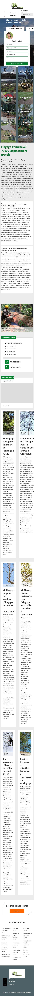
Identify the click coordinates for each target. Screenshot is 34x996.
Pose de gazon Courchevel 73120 (16, 945)
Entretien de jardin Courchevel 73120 (16, 937)
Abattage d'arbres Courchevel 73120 (26, 953)
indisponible (13, 13)
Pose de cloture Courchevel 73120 (16, 952)
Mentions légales (26, 992)
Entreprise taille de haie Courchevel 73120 (27, 944)
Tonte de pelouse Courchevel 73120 (6, 930)
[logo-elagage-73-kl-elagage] (17, 5)
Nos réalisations (15, 28)
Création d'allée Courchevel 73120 (27, 935)
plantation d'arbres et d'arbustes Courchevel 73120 (4, 947)
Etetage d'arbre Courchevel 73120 (6, 938)
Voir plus (17, 911)
